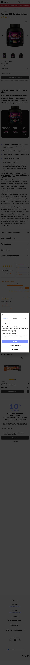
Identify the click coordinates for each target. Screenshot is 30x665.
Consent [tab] (5, 318)
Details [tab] (15, 318)
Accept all (15, 341)
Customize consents (14, 345)
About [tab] (24, 318)
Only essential (15, 349)
